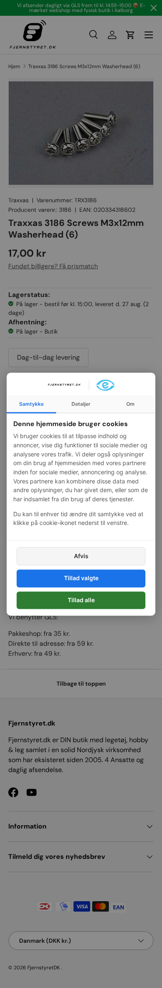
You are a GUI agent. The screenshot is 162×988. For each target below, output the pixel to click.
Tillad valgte (81, 578)
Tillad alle (81, 599)
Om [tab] (130, 404)
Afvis (81, 556)
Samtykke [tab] (31, 404)
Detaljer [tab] (81, 404)
